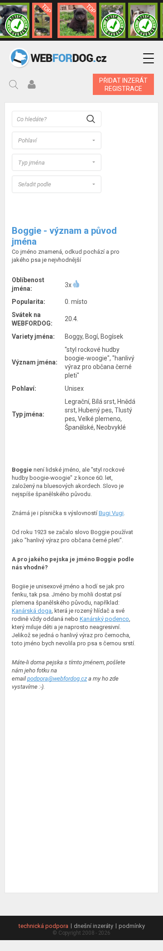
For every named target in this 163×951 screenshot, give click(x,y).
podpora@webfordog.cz (57, 678)
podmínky (132, 926)
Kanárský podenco (104, 618)
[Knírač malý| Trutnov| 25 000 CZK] (42, 20)
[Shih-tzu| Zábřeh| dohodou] (143, 20)
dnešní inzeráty (93, 926)
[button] (148, 58)
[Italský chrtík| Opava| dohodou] (112, 20)
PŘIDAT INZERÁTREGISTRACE (123, 84)
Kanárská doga (32, 610)
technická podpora (43, 926)
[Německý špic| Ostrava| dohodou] (77, 20)
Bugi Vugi (111, 513)
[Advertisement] (81, 802)
